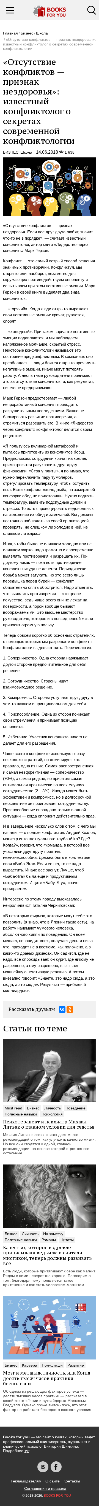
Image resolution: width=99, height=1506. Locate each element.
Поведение (75, 1108)
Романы (49, 1240)
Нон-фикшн (52, 1365)
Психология (52, 1114)
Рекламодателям (26, 1481)
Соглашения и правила (45, 1488)
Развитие (75, 1365)
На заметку (53, 1234)
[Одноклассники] (70, 1009)
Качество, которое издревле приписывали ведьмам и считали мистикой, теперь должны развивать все (47, 1255)
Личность (52, 1108)
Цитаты (67, 1240)
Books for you (57, 1496)
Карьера (29, 1365)
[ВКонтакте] (62, 1009)
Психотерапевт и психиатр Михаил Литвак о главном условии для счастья (49, 1124)
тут (26, 1450)
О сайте (52, 1481)
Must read (13, 1108)
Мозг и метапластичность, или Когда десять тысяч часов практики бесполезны (46, 1378)
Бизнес (27, 33)
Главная (10, 33)
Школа (42, 33)
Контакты (72, 1481)
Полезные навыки (21, 1114)
